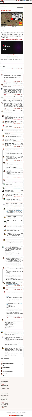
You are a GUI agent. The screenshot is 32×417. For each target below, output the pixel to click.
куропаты (27, 3)
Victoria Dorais (14, 220)
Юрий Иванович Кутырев (15, 83)
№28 (6, 257)
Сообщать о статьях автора (20, 7)
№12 (5, 143)
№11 (5, 139)
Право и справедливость (15, 59)
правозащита (11, 59)
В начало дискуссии (6, 358)
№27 (6, 194)
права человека (4, 59)
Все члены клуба (29, 0)
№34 (6, 203)
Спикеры (16, 0)
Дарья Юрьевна (14, 216)
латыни (16, 301)
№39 (7, 225)
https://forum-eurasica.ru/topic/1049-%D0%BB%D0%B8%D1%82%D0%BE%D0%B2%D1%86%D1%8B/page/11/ (13, 284)
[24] (9, 300)
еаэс (7, 3)
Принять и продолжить (12, 415)
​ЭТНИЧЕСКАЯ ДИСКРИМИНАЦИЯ (4, 385)
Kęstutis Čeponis (16, 139)
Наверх (2, 358)
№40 (7, 229)
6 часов (17, 68)
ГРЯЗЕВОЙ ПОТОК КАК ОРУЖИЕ (4, 379)
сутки (22, 68)
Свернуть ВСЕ (2, 68)
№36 (7, 216)
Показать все (8, 68)
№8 (5, 115)
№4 (4, 96)
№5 (4, 101)
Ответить (21, 81)
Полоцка (13, 211)
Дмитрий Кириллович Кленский (5, 370)
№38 (7, 220)
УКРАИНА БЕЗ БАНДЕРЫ (3, 397)
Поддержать (15, 81)
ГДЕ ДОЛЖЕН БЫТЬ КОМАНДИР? (4, 403)
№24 (5, 335)
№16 (5, 121)
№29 (6, 267)
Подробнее (20, 415)
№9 (5, 134)
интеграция (13, 3)
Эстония (6, 59)
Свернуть (5, 81)
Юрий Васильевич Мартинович (13, 134)
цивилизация (20, 3)
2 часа (14, 68)
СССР (16, 3)
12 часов (20, 68)
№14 (6, 156)
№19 (5, 190)
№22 (6, 182)
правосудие (9, 59)
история (24, 3)
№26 (7, 170)
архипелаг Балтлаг (20, 59)
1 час (11, 68)
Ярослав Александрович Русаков (15, 170)
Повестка (2, 0)
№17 (5, 186)
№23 (5, 246)
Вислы (7, 304)
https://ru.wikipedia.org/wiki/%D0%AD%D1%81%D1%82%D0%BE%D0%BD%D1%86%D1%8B (14, 296)
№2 (4, 83)
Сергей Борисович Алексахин (12, 101)
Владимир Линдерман (5, 373)
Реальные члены (22, 0)
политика (10, 3)
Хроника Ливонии (18, 210)
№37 (7, 233)
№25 (5, 347)
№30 (6, 282)
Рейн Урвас (13, 96)
